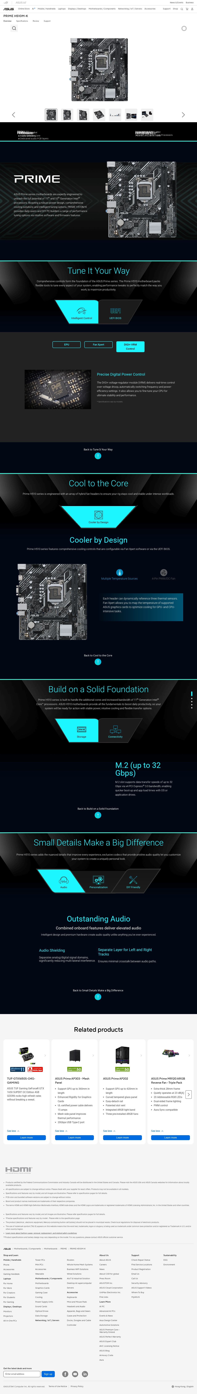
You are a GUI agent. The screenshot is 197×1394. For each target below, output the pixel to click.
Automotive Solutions (109, 1325)
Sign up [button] (48, 1374)
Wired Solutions (74, 1274)
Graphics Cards (42, 1288)
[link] (8, 9)
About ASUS (105, 1260)
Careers (103, 1264)
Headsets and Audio (76, 1306)
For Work (7, 1288)
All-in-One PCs (10, 1321)
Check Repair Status (140, 1260)
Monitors (7, 1311)
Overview (7, 21)
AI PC (102, 1306)
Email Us (135, 1274)
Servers (70, 1288)
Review (36, 21)
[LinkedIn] (85, 1374)
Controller (71, 1325)
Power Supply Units (44, 1302)
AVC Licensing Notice (109, 1346)
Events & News (106, 1316)
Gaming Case (41, 1292)
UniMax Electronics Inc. (110, 1292)
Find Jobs (103, 1297)
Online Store (24, 9)
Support (47, 21)
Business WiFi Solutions (77, 1269)
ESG (165, 1260)
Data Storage (41, 1316)
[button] (176, 2)
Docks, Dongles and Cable (79, 1320)
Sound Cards (41, 1306)
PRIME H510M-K (15, 16)
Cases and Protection (76, 1316)
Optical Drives (41, 1311)
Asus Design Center (108, 1320)
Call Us (134, 1278)
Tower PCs (40, 1260)
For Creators (9, 1293)
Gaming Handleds (11, 1274)
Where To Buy (137, 1292)
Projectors (8, 1316)
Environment (169, 1264)
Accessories (8, 1269)
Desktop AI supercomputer (79, 1283)
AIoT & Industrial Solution (78, 1278)
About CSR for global (109, 1274)
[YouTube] (75, 1374)
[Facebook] (65, 1374)
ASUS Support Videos (141, 1288)
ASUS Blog (104, 1351)
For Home (7, 1283)
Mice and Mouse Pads (77, 1302)
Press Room (104, 1278)
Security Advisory (139, 1283)
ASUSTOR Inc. (106, 1283)
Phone (6, 1265)
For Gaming (8, 1302)
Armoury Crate (106, 1355)
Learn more (26, 1137)
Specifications (22, 21)
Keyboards (72, 1297)
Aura (101, 1360)
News (102, 1269)
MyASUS (135, 1297)
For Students (9, 1297)
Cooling (38, 1297)
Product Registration (141, 1269)
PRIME (63, 1249)
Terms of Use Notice (58, 1386)
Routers (70, 1260)
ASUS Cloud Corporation (111, 1288)
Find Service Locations (141, 1264)
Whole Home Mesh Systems (80, 1264)
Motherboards (42, 1283)
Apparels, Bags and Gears (78, 1311)
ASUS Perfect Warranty (110, 1337)
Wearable (39, 1274)
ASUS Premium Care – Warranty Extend (109, 1330)
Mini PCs (39, 1264)
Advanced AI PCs (107, 1311)
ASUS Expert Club (107, 1341)
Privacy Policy (77, 1386)
